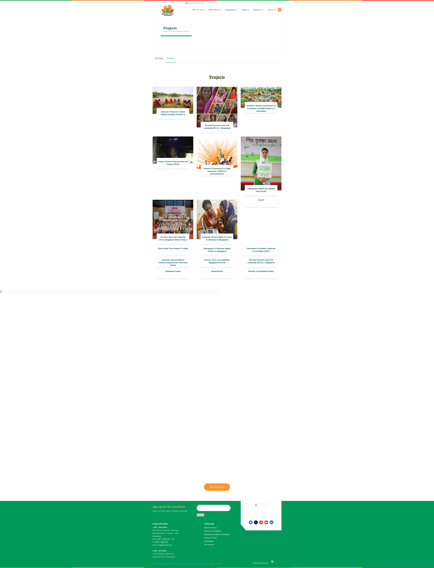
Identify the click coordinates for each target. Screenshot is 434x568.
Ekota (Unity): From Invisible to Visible (173, 248)
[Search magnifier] (247, 24)
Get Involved (217, 487)
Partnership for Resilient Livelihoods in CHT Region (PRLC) (261, 249)
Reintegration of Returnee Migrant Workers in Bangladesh (217, 249)
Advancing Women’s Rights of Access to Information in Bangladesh (217, 238)
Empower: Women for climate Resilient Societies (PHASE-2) (173, 113)
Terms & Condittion (188, 564)
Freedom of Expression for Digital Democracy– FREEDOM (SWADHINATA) (217, 171)
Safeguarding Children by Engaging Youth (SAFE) (261, 190)
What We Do (214, 10)
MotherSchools (217, 271)
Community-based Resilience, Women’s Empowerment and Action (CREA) (173, 263)
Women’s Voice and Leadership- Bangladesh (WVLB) (217, 261)
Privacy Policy (203, 564)
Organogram (209, 541)
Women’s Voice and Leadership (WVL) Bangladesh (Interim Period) (173, 238)
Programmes (230, 10)
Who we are (197, 10)
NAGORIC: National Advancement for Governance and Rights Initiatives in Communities (261, 108)
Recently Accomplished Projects (261, 271)
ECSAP (261, 200)
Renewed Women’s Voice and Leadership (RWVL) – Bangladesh (217, 126)
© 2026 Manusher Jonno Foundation (166, 564)
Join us (271, 10)
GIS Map (159, 58)
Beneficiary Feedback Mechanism (217, 534)
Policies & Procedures (212, 531)
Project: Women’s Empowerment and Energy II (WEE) (173, 162)
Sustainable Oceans (173, 271)
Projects (171, 58)
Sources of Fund (210, 538)
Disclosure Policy (217, 564)
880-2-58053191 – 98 (271, 3)
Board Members (210, 527)
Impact (244, 10)
